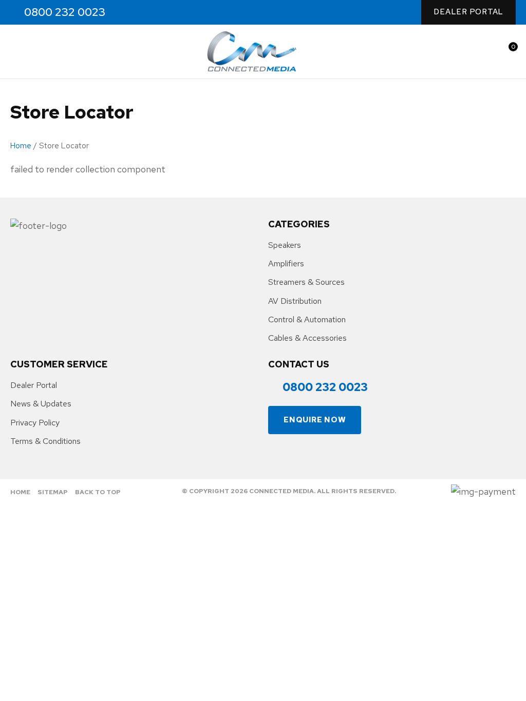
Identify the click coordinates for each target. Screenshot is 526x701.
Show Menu (16, 51)
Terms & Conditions (45, 441)
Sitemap (52, 492)
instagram (152, 12)
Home (20, 146)
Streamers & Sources (306, 282)
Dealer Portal (468, 12)
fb (130, 12)
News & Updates (40, 403)
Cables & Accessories (307, 338)
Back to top (98, 492)
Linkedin (174, 12)
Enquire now (315, 419)
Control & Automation (307, 319)
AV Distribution (295, 301)
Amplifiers (286, 263)
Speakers (284, 245)
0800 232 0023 (64, 12)
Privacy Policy (35, 422)
